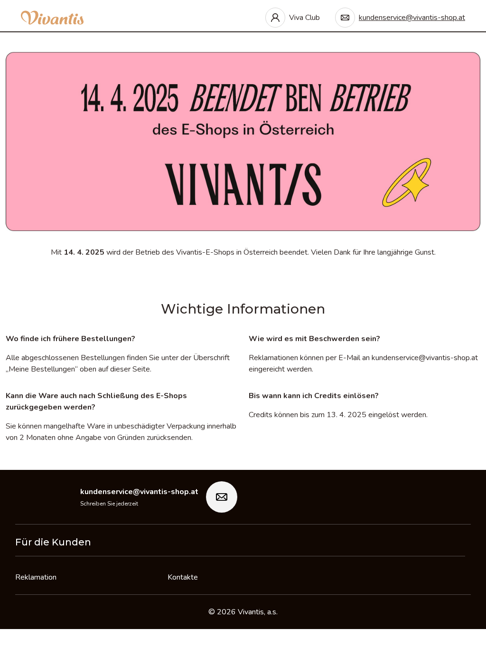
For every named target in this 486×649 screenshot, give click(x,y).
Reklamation (35, 577)
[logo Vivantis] (52, 17)
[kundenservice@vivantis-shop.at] (221, 497)
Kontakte (183, 577)
